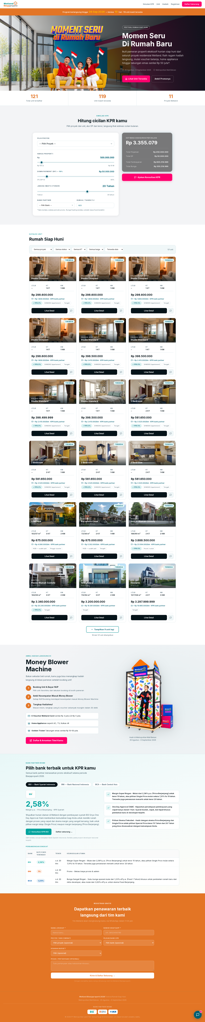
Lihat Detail (49, 311)
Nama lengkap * (58, 928)
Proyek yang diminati (61, 938)
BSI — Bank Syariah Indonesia (41, 784)
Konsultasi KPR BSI (40, 832)
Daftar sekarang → (64, 832)
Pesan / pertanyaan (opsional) (65, 959)
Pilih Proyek (43, 138)
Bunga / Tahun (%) (85, 200)
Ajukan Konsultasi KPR (149, 177)
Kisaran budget (58, 948)
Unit (158, 4)
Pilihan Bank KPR (111, 938)
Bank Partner (44, 200)
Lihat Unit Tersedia (137, 79)
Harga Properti (45, 154)
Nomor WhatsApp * (112, 928)
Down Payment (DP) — (50, 171)
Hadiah (165, 4)
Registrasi (175, 4)
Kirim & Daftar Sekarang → (102, 975)
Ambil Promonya (162, 79)
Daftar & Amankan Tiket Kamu (48, 740)
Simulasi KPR (148, 4)
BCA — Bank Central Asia (106, 784)
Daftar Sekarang (191, 4)
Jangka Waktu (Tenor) (48, 186)
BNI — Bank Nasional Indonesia (75, 784)
